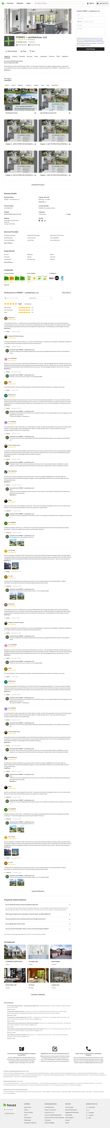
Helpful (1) (8, 510)
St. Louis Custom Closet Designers (29, 1083)
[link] (6, 285)
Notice (31, 1112)
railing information (19, 1011)
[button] (21, 42)
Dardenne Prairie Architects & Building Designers (63, 1073)
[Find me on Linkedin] (42, 220)
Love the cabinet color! (21, 1017)
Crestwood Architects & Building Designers (37, 1073)
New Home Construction (34, 1091)
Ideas (28, 3)
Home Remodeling (8, 1091)
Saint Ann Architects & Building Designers (77, 1075)
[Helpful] (5, 332)
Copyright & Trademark (30, 1123)
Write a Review (66, 292)
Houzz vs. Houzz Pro (50, 1110)
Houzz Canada (69, 1107)
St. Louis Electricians (22, 1085)
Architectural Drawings (21, 1091)
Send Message (90, 49)
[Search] (35, 3)
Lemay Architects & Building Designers (31, 1075)
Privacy (26, 1112)
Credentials (43, 56)
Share (24, 51)
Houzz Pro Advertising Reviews (53, 1115)
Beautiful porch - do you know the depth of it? (27, 1006)
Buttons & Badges (49, 1123)
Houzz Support (69, 1117)
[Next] (70, 21)
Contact (67, 1120)
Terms (26, 1115)
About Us (7, 56)
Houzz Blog (92, 1107)
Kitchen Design (56, 1091)
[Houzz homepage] (3, 3)
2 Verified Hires (22, 45)
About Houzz (27, 1107)
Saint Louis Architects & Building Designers (25, 1076)
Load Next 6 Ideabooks (38, 994)
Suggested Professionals (72, 1112)
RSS (90, 1118)
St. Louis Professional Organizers (48, 1083)
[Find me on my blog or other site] (45, 220)
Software (20, 3)
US (6, 383)
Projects (14, 56)
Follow (69, 214)
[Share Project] (35, 113)
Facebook (91, 1112)
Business (22, 56)
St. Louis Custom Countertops (66, 1083)
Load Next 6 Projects (37, 185)
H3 (6, 359)
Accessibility (68, 1115)
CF (6, 551)
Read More (7, 70)
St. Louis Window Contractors (11, 1083)
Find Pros (10, 3)
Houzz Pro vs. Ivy (49, 1112)
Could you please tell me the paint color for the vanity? (29, 1029)
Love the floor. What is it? (21, 1034)
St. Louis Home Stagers (75, 1085)
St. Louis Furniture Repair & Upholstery (39, 1085)
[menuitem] (11, 3)
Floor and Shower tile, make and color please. (27, 1023)
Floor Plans (89, 1091)
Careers (26, 1110)
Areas (36, 56)
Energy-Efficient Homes (78, 1091)
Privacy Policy (99, 39)
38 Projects (7, 79)
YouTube (91, 1115)
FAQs (58, 56)
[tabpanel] (38, 135)
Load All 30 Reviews (38, 891)
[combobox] (59, 3)
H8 (6, 523)
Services (29, 56)
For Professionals (49, 1107)
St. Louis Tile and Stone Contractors (85, 1083)
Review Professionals (71, 1110)
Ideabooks (65, 56)
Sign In (67, 1123)
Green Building (11, 1093)
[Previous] (5, 21)
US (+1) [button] (79, 21)
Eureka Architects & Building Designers (87, 1073)
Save (33, 51)
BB (6, 395)
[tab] (7, 79)
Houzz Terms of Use (89, 39)
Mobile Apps (27, 1120)
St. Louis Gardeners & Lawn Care (59, 1085)
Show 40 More (8, 262)
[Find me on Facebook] (39, 220)
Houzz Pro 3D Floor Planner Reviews (54, 1117)
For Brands (48, 1120)
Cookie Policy (27, 1117)
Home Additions (46, 1091)
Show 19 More (8, 243)
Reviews (51, 56)
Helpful (8, 331)
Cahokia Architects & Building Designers (14, 1073)
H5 (6, 422)
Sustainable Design (66, 1091)
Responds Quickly (35, 45)
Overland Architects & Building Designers (54, 1075)
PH (6, 577)
